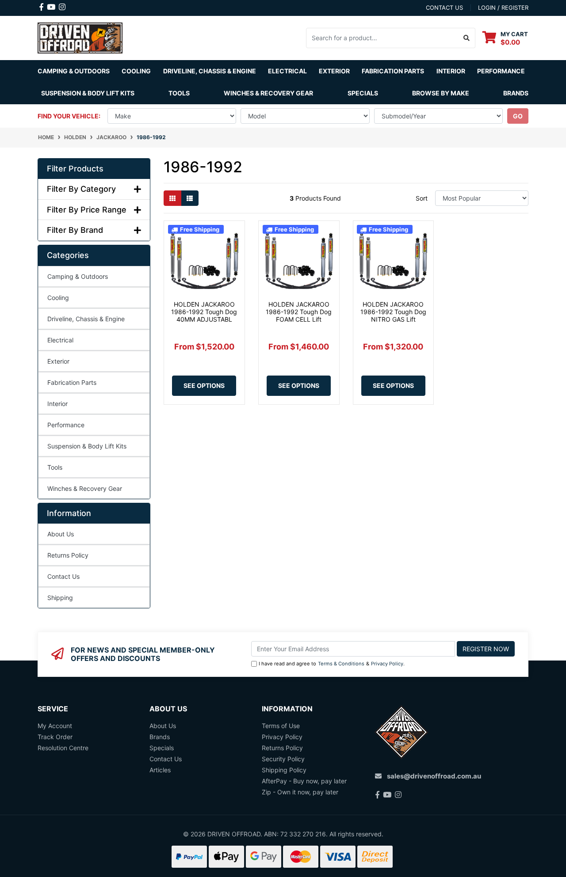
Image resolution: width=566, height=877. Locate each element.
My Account (55, 725)
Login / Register (503, 7)
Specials (363, 93)
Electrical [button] (287, 71)
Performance (65, 425)
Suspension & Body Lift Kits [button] (87, 93)
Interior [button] (450, 71)
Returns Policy (67, 555)
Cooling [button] (136, 71)
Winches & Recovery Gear (84, 488)
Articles (160, 770)
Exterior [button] (334, 71)
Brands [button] (515, 93)
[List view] (190, 198)
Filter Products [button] (75, 168)
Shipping (60, 597)
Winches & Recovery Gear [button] (268, 93)
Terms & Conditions (341, 664)
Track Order (55, 736)
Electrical (60, 340)
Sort (422, 198)
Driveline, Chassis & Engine (86, 319)
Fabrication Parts (393, 71)
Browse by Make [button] (440, 93)
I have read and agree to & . (332, 664)
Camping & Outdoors (77, 276)
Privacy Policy (387, 664)
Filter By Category (81, 189)
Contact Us (63, 576)
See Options (204, 385)
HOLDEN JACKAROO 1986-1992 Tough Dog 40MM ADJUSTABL (204, 311)
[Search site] (466, 38)
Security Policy (283, 759)
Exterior (58, 361)
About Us (60, 534)
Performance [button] (501, 71)
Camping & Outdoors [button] (74, 71)
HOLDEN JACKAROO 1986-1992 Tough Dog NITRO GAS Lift (393, 311)
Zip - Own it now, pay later (300, 792)
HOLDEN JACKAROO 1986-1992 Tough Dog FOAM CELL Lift (299, 311)
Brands (159, 736)
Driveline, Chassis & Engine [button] (209, 71)
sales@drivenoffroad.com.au (434, 776)
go (518, 116)
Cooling (58, 297)
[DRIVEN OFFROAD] (80, 37)
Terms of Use (281, 725)
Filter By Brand (75, 230)
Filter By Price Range (86, 209)
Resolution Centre (63, 748)
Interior (57, 403)
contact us (444, 7)
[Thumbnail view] (172, 198)
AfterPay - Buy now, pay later (304, 781)
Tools (179, 93)
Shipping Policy (284, 770)
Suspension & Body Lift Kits (86, 446)
